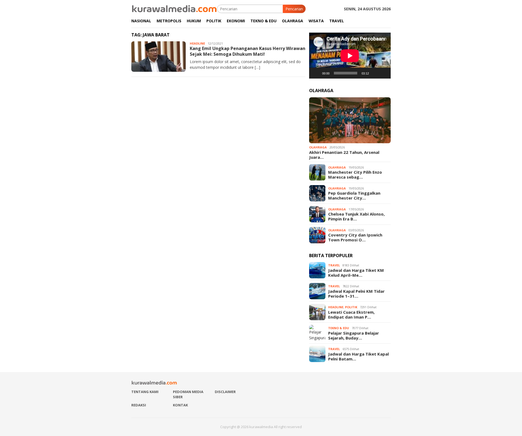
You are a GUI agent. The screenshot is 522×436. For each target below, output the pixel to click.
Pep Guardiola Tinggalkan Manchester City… (354, 195)
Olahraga (318, 147)
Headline (197, 43)
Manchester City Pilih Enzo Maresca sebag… (355, 174)
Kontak (180, 405)
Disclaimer (225, 391)
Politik (351, 307)
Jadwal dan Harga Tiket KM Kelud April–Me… (356, 273)
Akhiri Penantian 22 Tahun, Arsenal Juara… (344, 155)
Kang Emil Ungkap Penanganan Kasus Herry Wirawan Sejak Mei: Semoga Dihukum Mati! (247, 51)
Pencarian (294, 8)
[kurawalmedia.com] (174, 8)
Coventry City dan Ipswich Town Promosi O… (355, 237)
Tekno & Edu (338, 328)
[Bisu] (375, 73)
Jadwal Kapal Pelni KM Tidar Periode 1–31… (356, 293)
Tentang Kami (145, 391)
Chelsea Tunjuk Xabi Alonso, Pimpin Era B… (356, 216)
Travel (334, 265)
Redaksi (138, 405)
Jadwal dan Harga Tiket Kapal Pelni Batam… (358, 356)
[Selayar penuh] (383, 73)
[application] (350, 56)
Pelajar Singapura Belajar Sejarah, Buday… (353, 335)
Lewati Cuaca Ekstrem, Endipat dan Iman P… (351, 314)
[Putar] (316, 73)
